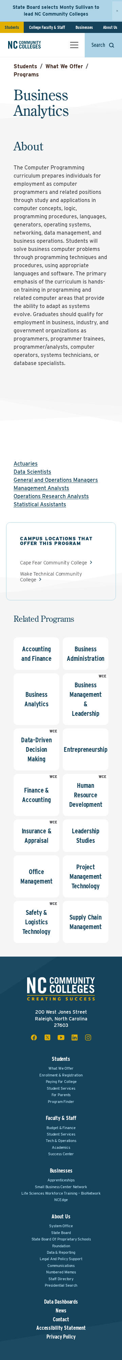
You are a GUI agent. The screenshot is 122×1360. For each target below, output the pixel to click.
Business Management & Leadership (85, 699)
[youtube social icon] (61, 1037)
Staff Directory (61, 1278)
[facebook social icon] (33, 1037)
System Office (61, 1225)
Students (12, 27)
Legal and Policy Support (61, 1258)
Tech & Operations (61, 1140)
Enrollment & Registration (60, 1075)
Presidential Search (61, 1285)
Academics (61, 1147)
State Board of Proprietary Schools (61, 1239)
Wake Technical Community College (51, 576)
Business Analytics (36, 699)
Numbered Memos (61, 1272)
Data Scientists (32, 472)
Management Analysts (41, 488)
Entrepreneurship (85, 749)
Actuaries (26, 463)
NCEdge (60, 1199)
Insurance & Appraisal (37, 836)
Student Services (61, 1088)
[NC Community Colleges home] (33, 45)
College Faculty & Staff (47, 27)
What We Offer (64, 66)
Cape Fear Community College (53, 563)
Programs (26, 74)
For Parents (61, 1094)
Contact (61, 1320)
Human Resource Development (85, 795)
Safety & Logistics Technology (36, 922)
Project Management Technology (85, 876)
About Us (110, 27)
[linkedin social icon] (74, 1037)
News (61, 1311)
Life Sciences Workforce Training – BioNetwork (61, 1193)
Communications (61, 1265)
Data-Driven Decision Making (36, 749)
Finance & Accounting (36, 795)
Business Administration (85, 654)
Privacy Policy (60, 1337)
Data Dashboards (61, 1302)
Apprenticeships (60, 1180)
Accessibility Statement (61, 1328)
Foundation (61, 1246)
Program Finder (61, 1101)
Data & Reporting (61, 1252)
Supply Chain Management (85, 922)
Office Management (36, 876)
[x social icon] (47, 1037)
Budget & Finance (60, 1127)
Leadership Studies (85, 836)
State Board (61, 1232)
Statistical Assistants (40, 504)
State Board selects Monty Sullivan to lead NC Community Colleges (56, 10)
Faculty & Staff (61, 1118)
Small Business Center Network (61, 1186)
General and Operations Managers (56, 480)
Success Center (61, 1154)
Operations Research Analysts (51, 496)
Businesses (84, 27)
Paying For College (61, 1081)
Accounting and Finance (36, 654)
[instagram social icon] (88, 1037)
